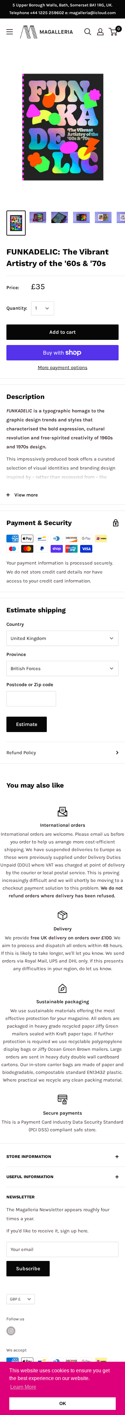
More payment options (63, 367)
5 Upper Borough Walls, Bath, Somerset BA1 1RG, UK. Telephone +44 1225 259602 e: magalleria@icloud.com (62, 9)
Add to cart (62, 332)
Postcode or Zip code (29, 684)
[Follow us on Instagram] (10, 1330)
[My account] (100, 31)
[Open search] (87, 31)
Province (16, 654)
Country (15, 624)
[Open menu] (9, 31)
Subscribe (28, 1268)
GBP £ (15, 1299)
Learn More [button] (23, 1387)
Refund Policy (21, 752)
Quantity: (16, 308)
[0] (113, 32)
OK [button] (62, 1403)
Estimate (26, 724)
